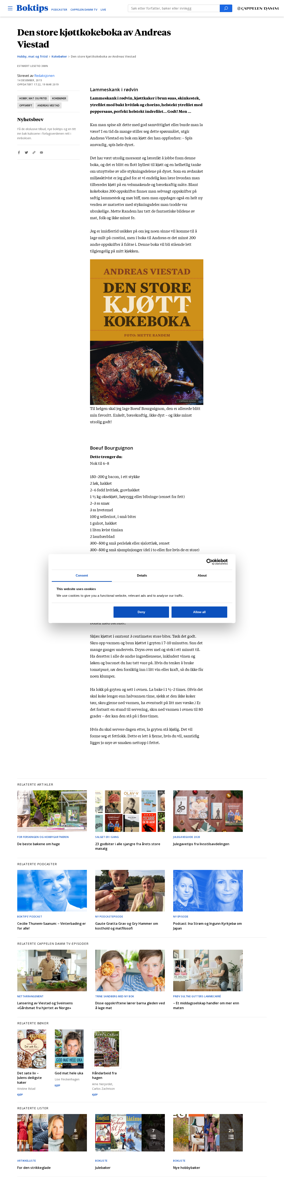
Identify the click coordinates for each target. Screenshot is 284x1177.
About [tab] (202, 575)
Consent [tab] (82, 575)
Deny (141, 612)
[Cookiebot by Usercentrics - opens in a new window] (209, 562)
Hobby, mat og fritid (32, 56)
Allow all (199, 612)
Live (103, 9)
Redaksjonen (44, 75)
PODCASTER (59, 9)
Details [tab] (142, 575)
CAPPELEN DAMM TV (83, 9)
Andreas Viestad (48, 105)
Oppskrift (25, 105)
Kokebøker (59, 56)
